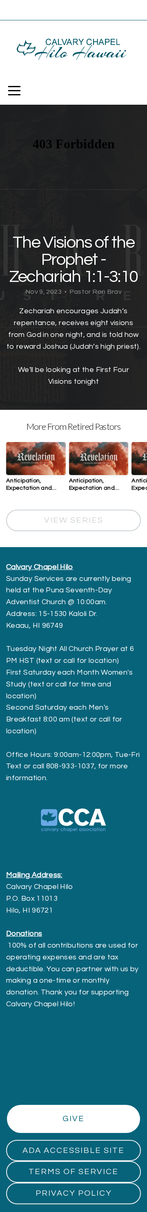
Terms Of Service (73, 1172)
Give (73, 1119)
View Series (73, 520)
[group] (36, 469)
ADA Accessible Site (73, 1150)
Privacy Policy (74, 1193)
